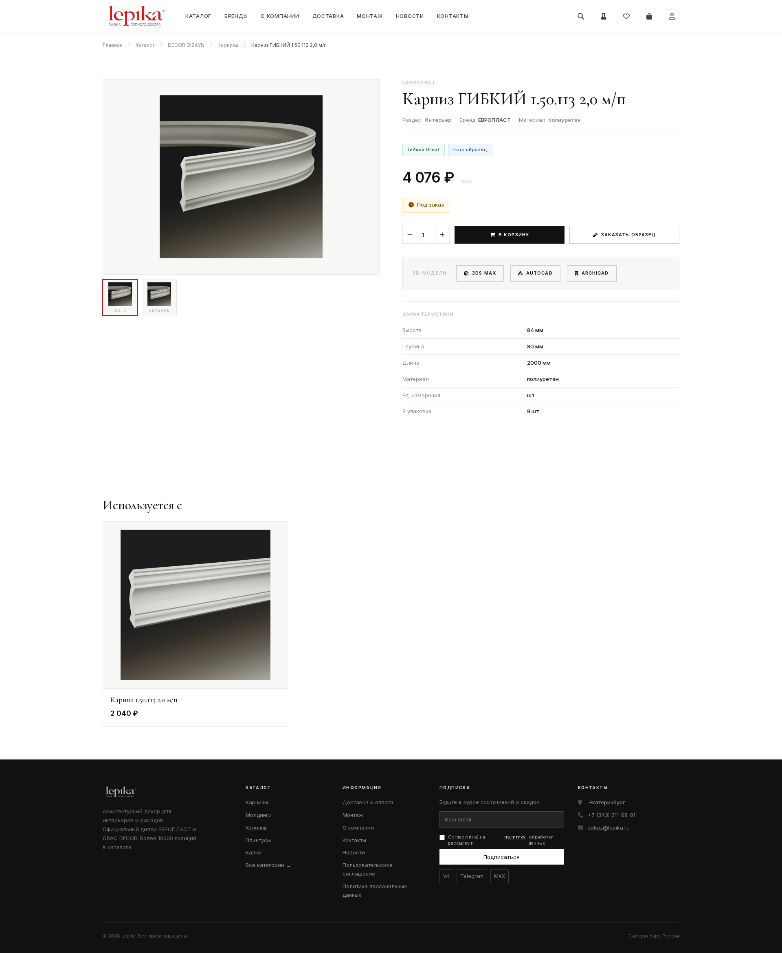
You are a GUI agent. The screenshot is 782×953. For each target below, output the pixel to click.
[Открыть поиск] (580, 16)
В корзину (514, 235)
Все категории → (268, 865)
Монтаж (369, 16)
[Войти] (672, 16)
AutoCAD (539, 273)
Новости (410, 16)
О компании (280, 16)
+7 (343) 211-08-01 (611, 815)
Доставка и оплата (368, 802)
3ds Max (484, 273)
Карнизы (227, 45)
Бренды (236, 16)
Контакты (452, 16)
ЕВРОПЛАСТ (494, 120)
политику (514, 837)
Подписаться (501, 857)
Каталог (198, 16)
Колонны (257, 827)
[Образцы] (603, 16)
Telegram (471, 876)
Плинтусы (258, 840)
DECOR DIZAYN (186, 45)
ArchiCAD (595, 273)
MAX (499, 876)
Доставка (328, 16)
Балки (253, 852)
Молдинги (259, 815)
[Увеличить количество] (442, 234)
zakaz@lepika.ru (609, 827)
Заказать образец (628, 235)
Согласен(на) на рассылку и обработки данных (501, 840)
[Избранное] (626, 16)
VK (446, 876)
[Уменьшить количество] (410, 234)
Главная (113, 45)
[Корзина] (649, 16)
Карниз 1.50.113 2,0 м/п (144, 699)
